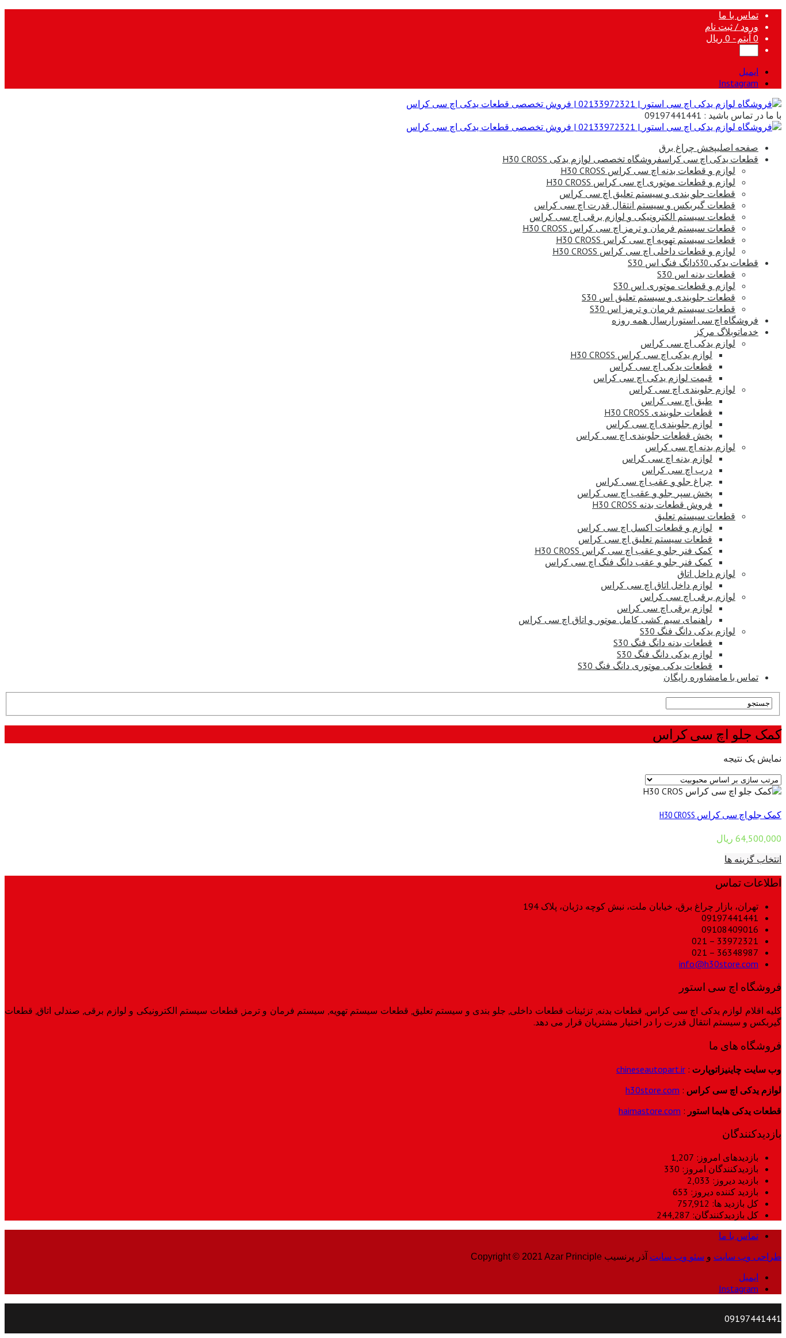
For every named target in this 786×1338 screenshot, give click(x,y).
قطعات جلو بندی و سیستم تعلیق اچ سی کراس (647, 193)
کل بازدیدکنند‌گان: (724, 1215)
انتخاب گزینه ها (752, 859)
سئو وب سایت (677, 1256)
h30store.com (652, 1090)
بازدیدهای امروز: (726, 1157)
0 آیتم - (732, 38)
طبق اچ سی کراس (676, 400)
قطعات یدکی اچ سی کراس (630, 159)
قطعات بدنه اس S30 (696, 274)
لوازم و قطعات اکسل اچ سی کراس (644, 527)
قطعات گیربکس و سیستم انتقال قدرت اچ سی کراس (634, 205)
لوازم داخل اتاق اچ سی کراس (656, 585)
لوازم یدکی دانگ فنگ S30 (687, 631)
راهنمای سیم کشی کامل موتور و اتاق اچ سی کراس (615, 619)
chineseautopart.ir (650, 1069)
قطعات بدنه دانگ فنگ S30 (662, 642)
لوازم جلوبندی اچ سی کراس (682, 389)
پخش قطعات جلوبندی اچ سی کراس (644, 435)
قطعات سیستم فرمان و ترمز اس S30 (662, 308)
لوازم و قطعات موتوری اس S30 (674, 285)
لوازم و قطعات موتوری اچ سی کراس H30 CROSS (640, 182)
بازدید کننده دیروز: (723, 1192)
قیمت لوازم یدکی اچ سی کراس (652, 377)
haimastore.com (650, 1110)
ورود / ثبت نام (731, 26)
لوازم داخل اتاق (706, 573)
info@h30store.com (718, 964)
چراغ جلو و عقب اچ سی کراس (654, 481)
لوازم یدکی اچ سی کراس (687, 343)
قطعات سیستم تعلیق (695, 516)
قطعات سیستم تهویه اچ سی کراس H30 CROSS (645, 239)
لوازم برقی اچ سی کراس (687, 596)
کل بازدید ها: (733, 1203)
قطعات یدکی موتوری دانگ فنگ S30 (645, 665)
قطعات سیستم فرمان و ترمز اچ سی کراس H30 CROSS (628, 228)
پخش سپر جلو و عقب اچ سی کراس (644, 493)
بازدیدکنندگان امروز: (719, 1168)
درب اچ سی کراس (677, 470)
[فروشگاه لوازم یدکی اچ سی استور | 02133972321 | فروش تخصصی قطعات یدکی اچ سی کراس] (593, 103)
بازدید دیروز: (734, 1180)
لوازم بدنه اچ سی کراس (690, 447)
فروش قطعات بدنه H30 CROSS (652, 504)
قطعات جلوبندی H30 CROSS (658, 412)
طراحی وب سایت (747, 1256)
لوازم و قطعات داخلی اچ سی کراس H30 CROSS (643, 251)
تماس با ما (738, 15)
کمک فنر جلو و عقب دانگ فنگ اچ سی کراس (628, 562)
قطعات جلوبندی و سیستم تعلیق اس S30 (658, 297)
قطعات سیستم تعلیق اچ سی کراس (645, 539)
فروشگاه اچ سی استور (685, 320)
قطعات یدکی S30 (693, 262)
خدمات (726, 331)
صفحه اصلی (708, 147)
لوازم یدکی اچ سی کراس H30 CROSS (641, 354)
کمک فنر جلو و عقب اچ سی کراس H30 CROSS (623, 550)
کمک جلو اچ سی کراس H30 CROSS (720, 814)
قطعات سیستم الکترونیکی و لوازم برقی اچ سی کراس (632, 216)
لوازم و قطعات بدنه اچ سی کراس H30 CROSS (647, 170)
